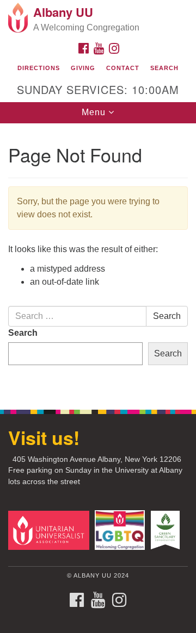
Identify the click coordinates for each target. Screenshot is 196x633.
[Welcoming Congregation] (122, 529)
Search (164, 68)
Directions (38, 68)
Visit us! (43, 437)
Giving (83, 68)
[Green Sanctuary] (167, 529)
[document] (98, 260)
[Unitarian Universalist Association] (50, 529)
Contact (122, 68)
